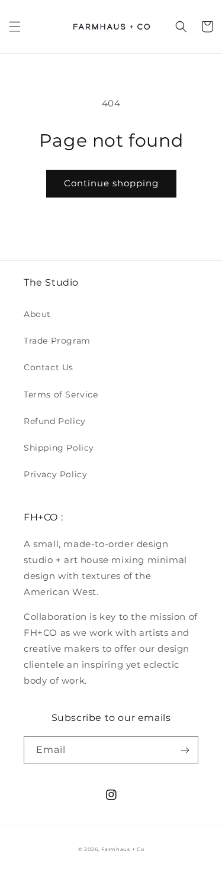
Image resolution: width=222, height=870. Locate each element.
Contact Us (48, 367)
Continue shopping (111, 183)
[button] (15, 27)
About (37, 314)
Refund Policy (55, 421)
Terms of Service (61, 394)
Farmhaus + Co (122, 849)
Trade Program (57, 340)
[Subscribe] (185, 750)
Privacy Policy (55, 474)
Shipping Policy (59, 447)
